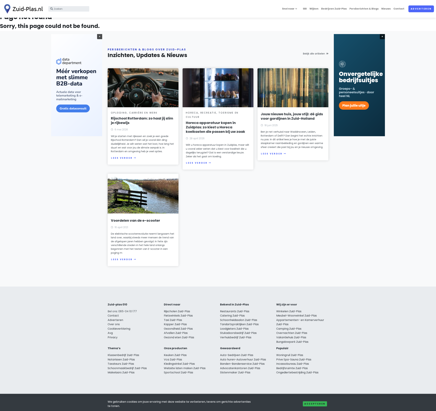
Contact (398, 8)
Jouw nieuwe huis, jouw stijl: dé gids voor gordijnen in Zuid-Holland (292, 116)
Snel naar (288, 8)
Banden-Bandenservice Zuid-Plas (242, 364)
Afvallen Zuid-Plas (176, 333)
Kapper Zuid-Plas (175, 324)
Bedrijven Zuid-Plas (334, 8)
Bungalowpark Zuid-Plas (292, 342)
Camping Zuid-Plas (288, 329)
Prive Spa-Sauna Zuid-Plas (293, 359)
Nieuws (386, 8)
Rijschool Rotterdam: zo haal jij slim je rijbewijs (142, 120)
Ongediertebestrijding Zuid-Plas (297, 372)
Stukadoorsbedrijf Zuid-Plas (238, 333)
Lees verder (122, 157)
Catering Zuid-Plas (232, 316)
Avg (110, 333)
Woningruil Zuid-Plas (289, 355)
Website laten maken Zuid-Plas (185, 368)
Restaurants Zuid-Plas (234, 311)
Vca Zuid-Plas (173, 359)
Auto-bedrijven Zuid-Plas (236, 355)
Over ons (114, 324)
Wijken (313, 8)
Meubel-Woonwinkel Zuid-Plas (296, 316)
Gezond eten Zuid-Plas (179, 337)
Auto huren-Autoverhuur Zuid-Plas (243, 359)
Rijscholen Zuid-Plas (177, 311)
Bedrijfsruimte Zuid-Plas (292, 368)
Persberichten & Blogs (364, 8)
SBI (305, 8)
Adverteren (421, 8)
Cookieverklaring (119, 329)
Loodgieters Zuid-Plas (234, 329)
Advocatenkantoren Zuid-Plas (240, 368)
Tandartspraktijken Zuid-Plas (239, 324)
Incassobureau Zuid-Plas (292, 364)
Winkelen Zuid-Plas (288, 311)
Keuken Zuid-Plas (175, 355)
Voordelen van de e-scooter (135, 220)
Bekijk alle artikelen (314, 53)
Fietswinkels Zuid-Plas (178, 316)
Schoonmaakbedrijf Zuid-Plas (127, 368)
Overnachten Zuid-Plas (291, 333)
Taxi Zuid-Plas (173, 320)
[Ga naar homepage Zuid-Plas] (22, 9)
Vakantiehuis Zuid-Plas (291, 337)
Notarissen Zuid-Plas (121, 359)
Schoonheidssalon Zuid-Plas (238, 320)
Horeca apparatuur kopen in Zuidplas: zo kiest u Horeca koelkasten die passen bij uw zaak (215, 127)
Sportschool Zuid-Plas (178, 372)
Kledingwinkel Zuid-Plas (179, 364)
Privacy (113, 337)
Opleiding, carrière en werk (134, 112)
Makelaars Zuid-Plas (121, 372)
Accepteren (314, 403)
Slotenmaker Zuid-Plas (235, 372)
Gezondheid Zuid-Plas (178, 329)
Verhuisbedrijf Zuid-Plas (235, 337)
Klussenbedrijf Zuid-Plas (123, 355)
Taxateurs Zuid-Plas (121, 364)
